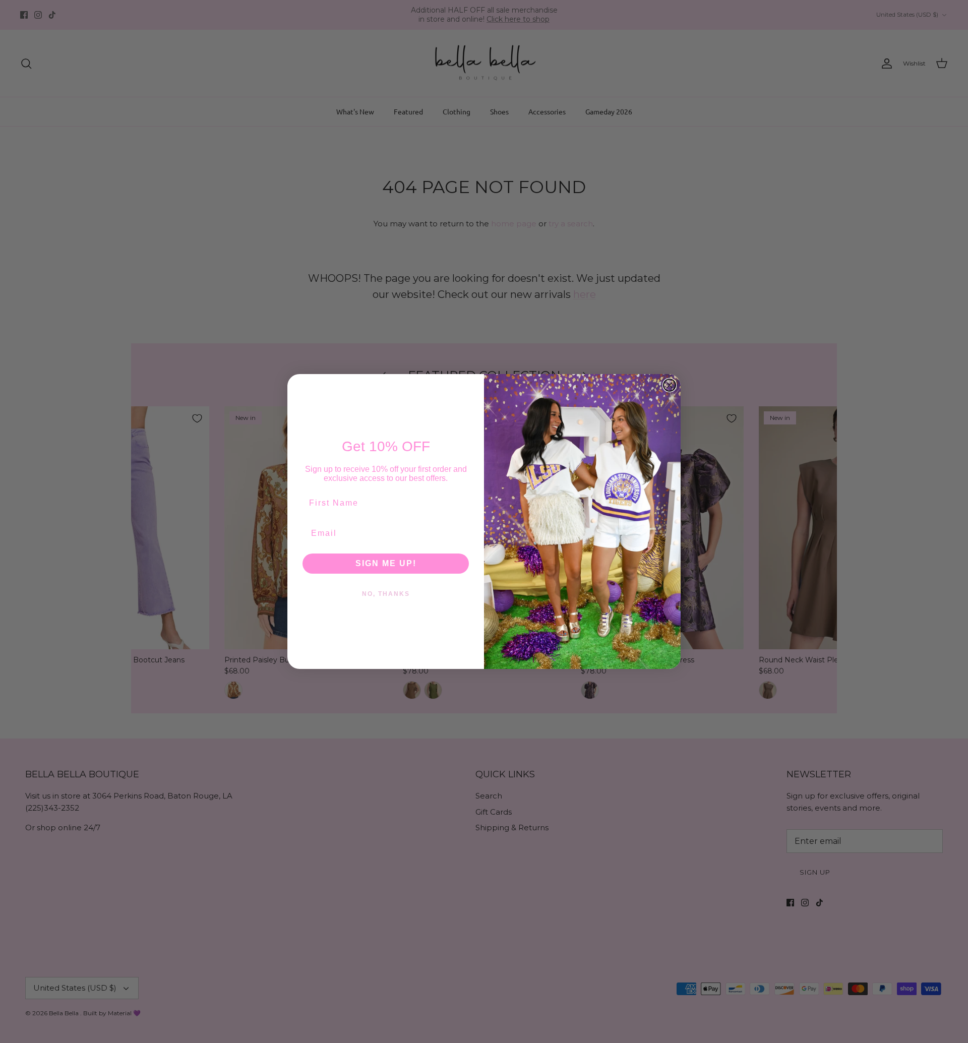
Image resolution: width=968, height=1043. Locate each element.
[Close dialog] (669, 385)
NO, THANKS (386, 593)
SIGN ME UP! (385, 563)
